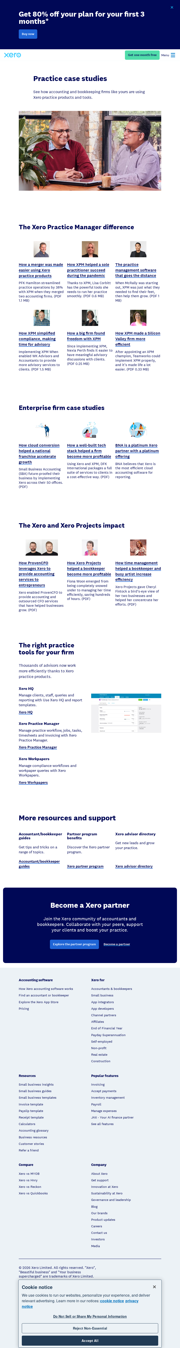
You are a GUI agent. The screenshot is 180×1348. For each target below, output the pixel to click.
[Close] (154, 1287)
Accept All (90, 1340)
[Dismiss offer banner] (172, 7)
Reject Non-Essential (90, 1328)
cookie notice (112, 1300)
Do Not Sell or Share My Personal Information (90, 1316)
